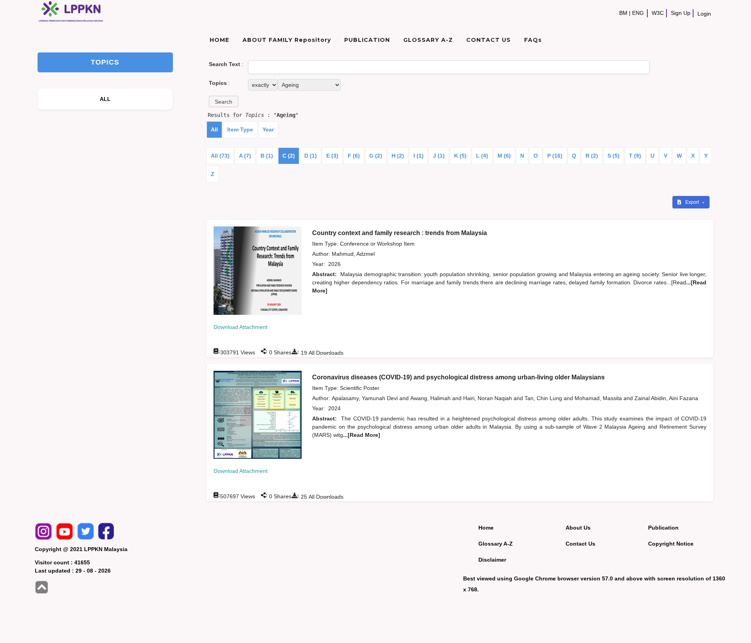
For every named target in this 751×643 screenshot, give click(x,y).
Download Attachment (241, 327)
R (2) (592, 156)
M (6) (504, 156)
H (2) (398, 156)
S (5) (613, 156)
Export (692, 202)
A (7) (245, 156)
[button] (223, 101)
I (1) (418, 156)
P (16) (554, 156)
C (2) (288, 156)
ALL (105, 99)
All (214, 129)
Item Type (240, 129)
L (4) (482, 156)
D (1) (310, 156)
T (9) (635, 156)
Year (268, 129)
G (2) (375, 156)
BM (623, 13)
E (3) (332, 156)
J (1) (439, 156)
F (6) (354, 156)
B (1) (267, 156)
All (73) (220, 156)
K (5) (460, 156)
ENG (638, 13)
